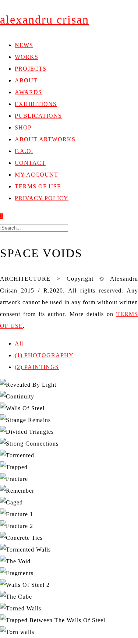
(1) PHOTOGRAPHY (44, 355)
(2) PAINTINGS (37, 367)
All (19, 343)
